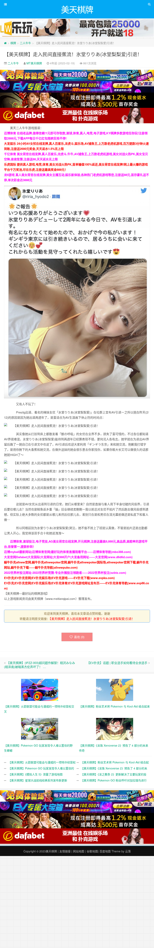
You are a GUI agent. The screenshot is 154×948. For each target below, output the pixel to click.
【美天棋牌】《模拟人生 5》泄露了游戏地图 (35, 774)
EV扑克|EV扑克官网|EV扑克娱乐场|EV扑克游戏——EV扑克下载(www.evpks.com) (59, 578)
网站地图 (78, 851)
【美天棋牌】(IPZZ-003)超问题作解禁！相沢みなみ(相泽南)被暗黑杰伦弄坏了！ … (39, 665)
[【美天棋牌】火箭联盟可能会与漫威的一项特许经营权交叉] (39, 689)
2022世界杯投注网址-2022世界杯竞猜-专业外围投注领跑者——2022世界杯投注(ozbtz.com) (65, 572)
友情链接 (65, 851)
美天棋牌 (51, 851)
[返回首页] (5, 43)
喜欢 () (79, 637)
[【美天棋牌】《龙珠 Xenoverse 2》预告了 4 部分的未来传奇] (114, 729)
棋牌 (13, 43)
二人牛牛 (25, 43)
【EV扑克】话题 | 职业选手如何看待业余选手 (117, 663)
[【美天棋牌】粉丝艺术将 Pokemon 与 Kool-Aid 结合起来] (114, 689)
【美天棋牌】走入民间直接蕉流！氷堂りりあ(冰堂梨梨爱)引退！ (73, 54)
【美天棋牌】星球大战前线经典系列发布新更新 (37, 780)
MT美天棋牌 (34, 63)
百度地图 (105, 851)
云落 (128, 851)
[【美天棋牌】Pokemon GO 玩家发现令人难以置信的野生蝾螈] (39, 729)
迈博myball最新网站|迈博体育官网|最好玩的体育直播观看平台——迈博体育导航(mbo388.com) (67, 552)
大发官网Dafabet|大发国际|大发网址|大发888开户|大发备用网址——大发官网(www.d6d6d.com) (68, 557)
